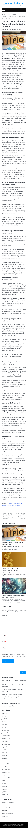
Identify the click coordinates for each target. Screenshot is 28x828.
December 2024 (6, 769)
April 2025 (4, 758)
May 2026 (4, 721)
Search (4, 669)
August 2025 (5, 747)
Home (3, 805)
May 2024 (4, 789)
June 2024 (4, 786)
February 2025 (5, 764)
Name (4, 635)
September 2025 (6, 744)
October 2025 (5, 741)
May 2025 (4, 755)
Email (4, 642)
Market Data (5, 819)
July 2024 (4, 783)
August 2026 (5, 713)
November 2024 (6, 772)
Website (4, 648)
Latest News (4, 509)
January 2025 (5, 766)
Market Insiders (14, 2)
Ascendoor (10, 825)
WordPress (21, 825)
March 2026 (5, 727)
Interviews (4, 810)
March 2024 (5, 794)
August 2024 (5, 780)
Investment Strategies (7, 813)
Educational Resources (8, 802)
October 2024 (5, 775)
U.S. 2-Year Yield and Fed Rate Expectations (13, 694)
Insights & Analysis (7, 808)
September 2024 (6, 778)
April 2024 (4, 792)
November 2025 (6, 738)
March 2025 (5, 761)
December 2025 (6, 735)
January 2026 (5, 733)
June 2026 (4, 719)
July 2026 (4, 716)
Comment (5, 615)
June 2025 (4, 752)
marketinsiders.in (17, 29)
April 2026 (4, 724)
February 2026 (5, 730)
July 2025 (4, 749)
